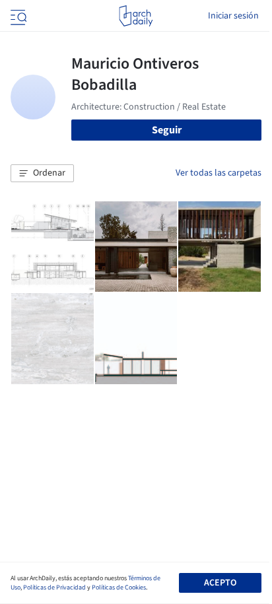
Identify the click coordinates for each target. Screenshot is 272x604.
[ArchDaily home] (136, 15)
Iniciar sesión (233, 15)
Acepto (220, 582)
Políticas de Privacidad (54, 587)
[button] (42, 173)
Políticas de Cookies (119, 587)
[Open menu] (17, 16)
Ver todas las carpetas (218, 173)
